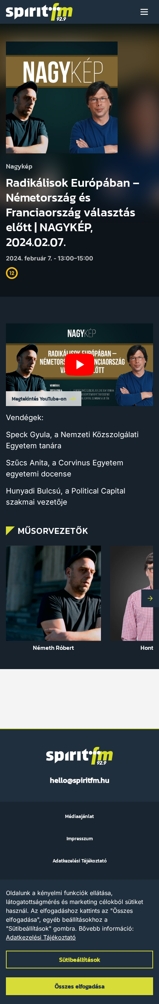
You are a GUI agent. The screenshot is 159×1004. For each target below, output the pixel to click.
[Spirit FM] (39, 12)
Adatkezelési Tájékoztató (41, 937)
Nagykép (19, 166)
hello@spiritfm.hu (79, 780)
